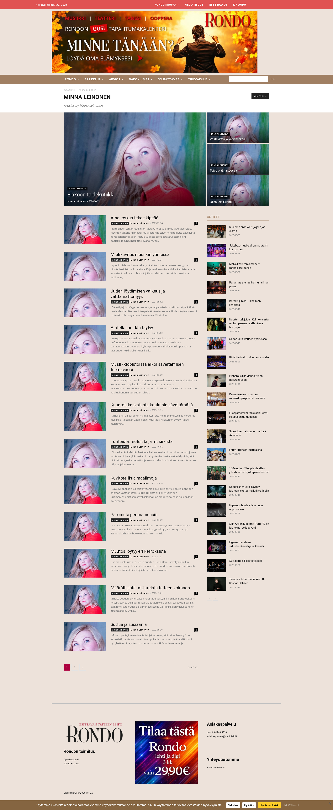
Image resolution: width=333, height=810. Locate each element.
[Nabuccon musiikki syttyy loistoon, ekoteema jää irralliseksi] (216, 491)
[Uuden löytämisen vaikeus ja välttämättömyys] (85, 302)
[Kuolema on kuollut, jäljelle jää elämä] (216, 231)
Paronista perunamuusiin (135, 514)
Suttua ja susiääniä (129, 624)
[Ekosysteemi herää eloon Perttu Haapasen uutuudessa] (216, 417)
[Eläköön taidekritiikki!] (135, 159)
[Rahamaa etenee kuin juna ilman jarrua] (216, 287)
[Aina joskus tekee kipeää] (85, 229)
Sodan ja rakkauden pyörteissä (248, 338)
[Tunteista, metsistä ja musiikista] (85, 453)
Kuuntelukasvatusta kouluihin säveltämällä (152, 404)
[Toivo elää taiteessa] (238, 159)
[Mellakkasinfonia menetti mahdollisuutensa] (216, 268)
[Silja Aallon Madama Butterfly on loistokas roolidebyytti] (216, 528)
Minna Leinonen (77, 189)
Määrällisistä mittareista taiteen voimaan (150, 587)
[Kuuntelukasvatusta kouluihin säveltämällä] (85, 416)
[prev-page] (209, 598)
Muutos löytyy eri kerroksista (138, 551)
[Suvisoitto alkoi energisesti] (216, 565)
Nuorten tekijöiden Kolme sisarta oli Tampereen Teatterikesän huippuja (249, 323)
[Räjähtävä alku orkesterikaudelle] (216, 362)
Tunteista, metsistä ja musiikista (142, 441)
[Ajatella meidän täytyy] (85, 339)
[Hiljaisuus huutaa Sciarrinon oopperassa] (216, 510)
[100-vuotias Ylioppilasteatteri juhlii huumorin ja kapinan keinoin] (216, 473)
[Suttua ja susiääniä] (85, 636)
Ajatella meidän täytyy (132, 327)
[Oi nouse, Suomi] (238, 190)
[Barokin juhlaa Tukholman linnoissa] (216, 305)
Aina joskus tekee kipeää (134, 217)
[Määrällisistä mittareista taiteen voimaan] (85, 599)
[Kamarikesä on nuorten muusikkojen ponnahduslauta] (216, 399)
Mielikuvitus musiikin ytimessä (140, 254)
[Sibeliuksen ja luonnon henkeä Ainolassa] (216, 436)
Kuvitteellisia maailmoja (134, 478)
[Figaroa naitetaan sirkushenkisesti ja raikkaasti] (216, 547)
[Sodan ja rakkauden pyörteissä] (216, 343)
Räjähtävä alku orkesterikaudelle (249, 357)
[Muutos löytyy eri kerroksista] (85, 563)
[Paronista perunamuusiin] (85, 526)
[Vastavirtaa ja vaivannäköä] (238, 127)
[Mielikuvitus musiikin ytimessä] (85, 266)
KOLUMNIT (69, 89)
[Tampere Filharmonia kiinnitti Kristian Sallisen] (216, 584)
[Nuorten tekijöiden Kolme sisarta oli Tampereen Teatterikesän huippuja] (216, 324)
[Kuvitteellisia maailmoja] (85, 489)
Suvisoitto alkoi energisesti (245, 560)
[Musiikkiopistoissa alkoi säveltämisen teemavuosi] (85, 376)
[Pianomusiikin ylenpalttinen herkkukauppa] (216, 380)
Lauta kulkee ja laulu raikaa (245, 449)
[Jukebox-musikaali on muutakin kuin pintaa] (216, 250)
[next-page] (82, 667)
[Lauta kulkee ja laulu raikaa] (216, 454)
